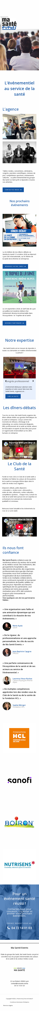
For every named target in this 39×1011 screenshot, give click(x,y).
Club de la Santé (7, 511)
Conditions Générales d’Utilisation (19, 1002)
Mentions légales (8, 1005)
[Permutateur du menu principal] (34, 24)
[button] (6, 381)
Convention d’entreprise (17, 381)
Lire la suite (13, 396)
